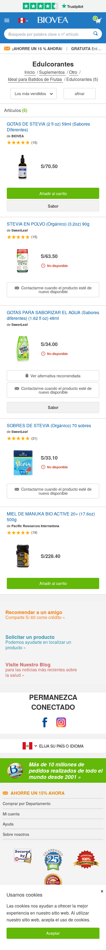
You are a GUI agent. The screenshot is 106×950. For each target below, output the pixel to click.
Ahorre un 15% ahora (38, 793)
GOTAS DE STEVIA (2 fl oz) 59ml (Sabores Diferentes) (48, 127)
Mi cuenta (11, 814)
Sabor (53, 206)
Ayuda (8, 824)
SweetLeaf (19, 230)
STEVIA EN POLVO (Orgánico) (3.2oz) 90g (48, 224)
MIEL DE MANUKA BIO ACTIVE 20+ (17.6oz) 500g (51, 517)
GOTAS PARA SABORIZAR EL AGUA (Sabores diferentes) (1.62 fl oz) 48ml (53, 315)
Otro (73, 72)
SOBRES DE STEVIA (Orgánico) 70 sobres (49, 426)
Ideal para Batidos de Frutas (35, 79)
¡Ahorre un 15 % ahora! (37, 48)
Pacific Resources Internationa (35, 525)
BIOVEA (17, 135)
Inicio (30, 72)
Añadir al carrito (53, 193)
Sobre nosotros (16, 834)
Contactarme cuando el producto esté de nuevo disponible (56, 289)
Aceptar (53, 933)
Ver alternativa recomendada (54, 375)
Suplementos (52, 72)
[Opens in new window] (44, 722)
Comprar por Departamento (27, 803)
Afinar (80, 93)
